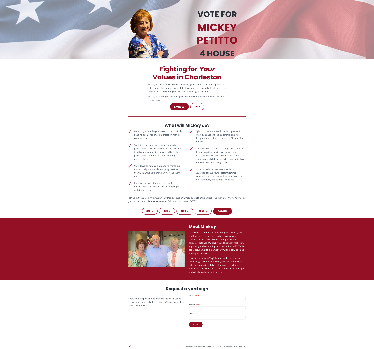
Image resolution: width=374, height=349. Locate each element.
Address (195, 304)
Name (194, 295)
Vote (197, 106)
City (193, 314)
